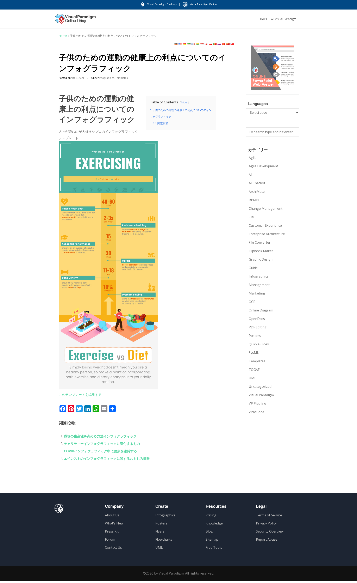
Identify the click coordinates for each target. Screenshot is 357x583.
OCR (252, 301)
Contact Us (113, 547)
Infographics (106, 78)
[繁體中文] (232, 44)
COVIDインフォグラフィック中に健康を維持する (100, 451)
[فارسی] (188, 44)
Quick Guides (259, 344)
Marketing (257, 293)
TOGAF (254, 369)
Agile (252, 157)
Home (63, 36)
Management (259, 285)
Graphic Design (261, 259)
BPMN (254, 200)
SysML (254, 352)
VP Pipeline (257, 403)
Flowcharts (163, 539)
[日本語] (206, 44)
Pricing (211, 515)
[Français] (193, 44)
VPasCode (256, 412)
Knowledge (214, 523)
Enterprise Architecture (267, 234)
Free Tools (214, 547)
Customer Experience (265, 225)
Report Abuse (266, 539)
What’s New (114, 523)
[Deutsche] (175, 44)
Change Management (265, 208)
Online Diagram (261, 310)
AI (250, 174)
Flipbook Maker (261, 251)
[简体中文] (228, 44)
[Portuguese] (215, 44)
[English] (180, 44)
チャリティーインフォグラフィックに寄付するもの (102, 443)
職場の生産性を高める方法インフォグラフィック (100, 436)
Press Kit (112, 531)
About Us (112, 515)
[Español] (184, 44)
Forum (110, 539)
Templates (121, 78)
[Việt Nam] (223, 44)
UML (252, 378)
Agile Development (263, 166)
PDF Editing (258, 327)
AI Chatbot (257, 183)
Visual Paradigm (261, 395)
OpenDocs (257, 318)
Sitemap (212, 539)
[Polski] (210, 44)
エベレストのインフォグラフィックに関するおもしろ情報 (107, 458)
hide (184, 102)
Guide (253, 268)
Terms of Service (269, 515)
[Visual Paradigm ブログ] (75, 20)
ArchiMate (257, 191)
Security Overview (269, 531)
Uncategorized (260, 386)
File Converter (259, 242)
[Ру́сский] (219, 44)
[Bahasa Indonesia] (201, 44)
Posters (255, 335)
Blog (209, 531)
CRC (252, 217)
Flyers (159, 531)
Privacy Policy (266, 523)
